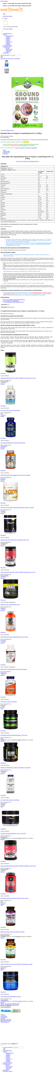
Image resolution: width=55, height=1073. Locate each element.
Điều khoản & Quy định (6, 1020)
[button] (4, 13)
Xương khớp (8, 50)
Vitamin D (8, 40)
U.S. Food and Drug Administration (11, 300)
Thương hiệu (6, 53)
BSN (2, 901)
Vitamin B (8, 38)
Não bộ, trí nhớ (9, 49)
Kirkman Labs (4, 672)
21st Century (3, 803)
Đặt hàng (2, 384)
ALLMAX (3, 511)
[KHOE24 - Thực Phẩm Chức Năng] (12, 11)
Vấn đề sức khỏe (6, 46)
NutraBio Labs (4, 771)
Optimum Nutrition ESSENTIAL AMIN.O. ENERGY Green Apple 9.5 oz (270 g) (18, 378)
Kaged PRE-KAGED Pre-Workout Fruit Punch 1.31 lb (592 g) (14, 735)
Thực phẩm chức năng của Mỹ (7, 58)
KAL (2, 414)
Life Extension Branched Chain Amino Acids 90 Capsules (13, 442)
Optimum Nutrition (5, 381)
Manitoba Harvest (10, 130)
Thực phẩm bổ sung (7, 33)
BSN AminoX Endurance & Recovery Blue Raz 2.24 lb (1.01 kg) (15, 898)
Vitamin (5, 34)
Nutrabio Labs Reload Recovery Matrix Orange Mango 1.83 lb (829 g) (16, 767)
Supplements (17, 58)
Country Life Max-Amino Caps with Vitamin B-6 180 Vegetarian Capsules (16, 964)
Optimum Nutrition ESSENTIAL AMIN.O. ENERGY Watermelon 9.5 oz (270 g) (18, 572)
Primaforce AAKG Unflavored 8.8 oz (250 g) (10, 604)
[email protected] (7, 1007)
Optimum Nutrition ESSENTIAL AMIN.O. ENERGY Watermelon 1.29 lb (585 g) (18, 865)
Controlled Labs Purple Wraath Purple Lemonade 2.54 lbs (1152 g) (15, 539)
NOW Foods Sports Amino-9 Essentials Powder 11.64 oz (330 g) (14, 637)
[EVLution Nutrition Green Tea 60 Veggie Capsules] (6, 66)
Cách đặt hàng (4, 1015)
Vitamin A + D (9, 42)
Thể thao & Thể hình (7, 45)
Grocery (17, 147)
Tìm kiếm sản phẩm (5, 55)
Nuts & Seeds (28, 147)
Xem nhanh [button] (3, 373)
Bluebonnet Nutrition (5, 935)
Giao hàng (3, 1018)
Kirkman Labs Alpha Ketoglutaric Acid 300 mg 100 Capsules (14, 669)
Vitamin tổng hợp (9, 35)
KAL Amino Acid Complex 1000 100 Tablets (10, 410)
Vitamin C (8, 39)
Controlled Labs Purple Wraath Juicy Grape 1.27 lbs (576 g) (13, 833)
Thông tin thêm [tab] (6, 151)
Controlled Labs (4, 543)
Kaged (2, 738)
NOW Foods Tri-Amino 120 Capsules (9, 701)
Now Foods (3, 478)
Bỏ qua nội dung (4, 1)
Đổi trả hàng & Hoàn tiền (6, 1019)
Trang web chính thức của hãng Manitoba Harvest (14, 299)
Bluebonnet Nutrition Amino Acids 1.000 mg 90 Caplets (12, 931)
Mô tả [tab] (4, 150)
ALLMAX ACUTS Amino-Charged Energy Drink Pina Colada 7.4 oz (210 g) (17, 507)
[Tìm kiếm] (2, 57)
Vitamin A (8, 37)
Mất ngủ (7, 48)
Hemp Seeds (22, 147)
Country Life (3, 967)
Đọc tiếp (2, 968)
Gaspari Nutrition (4, 1000)
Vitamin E (8, 43)
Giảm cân (8, 51)
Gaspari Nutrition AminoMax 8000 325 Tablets (11, 996)
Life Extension (4, 446)
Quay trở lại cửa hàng (7, 28)
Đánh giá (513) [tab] (6, 152)
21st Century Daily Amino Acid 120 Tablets (10, 800)
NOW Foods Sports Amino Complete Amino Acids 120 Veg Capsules (15, 475)
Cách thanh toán (4, 1017)
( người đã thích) (5, 137)
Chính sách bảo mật (5, 1022)
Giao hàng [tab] (5, 153)
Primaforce (3, 608)
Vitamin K (8, 44)
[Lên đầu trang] (1, 1045)
